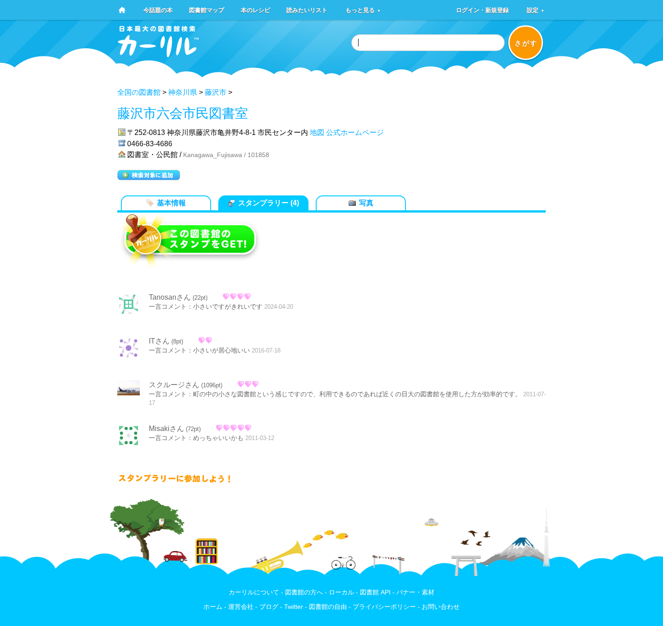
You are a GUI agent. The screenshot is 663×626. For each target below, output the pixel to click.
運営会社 (240, 606)
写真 (366, 203)
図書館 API (375, 592)
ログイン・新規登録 (482, 9)
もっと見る (363, 9)
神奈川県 (182, 92)
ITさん (159, 341)
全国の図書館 (139, 92)
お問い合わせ (441, 606)
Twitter (293, 606)
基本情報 (171, 203)
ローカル (341, 592)
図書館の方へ (304, 592)
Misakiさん (166, 428)
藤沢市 (215, 92)
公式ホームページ (355, 132)
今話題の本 (158, 9)
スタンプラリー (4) (268, 203)
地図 (317, 132)
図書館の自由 (328, 606)
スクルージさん (174, 385)
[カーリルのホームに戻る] (158, 54)
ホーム (212, 606)
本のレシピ (255, 9)
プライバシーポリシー (384, 606)
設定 (535, 9)
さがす (526, 43)
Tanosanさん (170, 297)
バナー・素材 (415, 592)
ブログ (268, 606)
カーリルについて (254, 592)
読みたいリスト (306, 9)
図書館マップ (206, 9)
